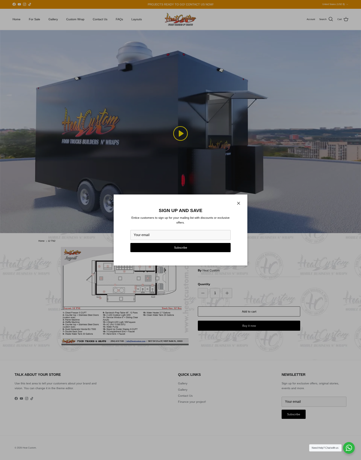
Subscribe (180, 247)
